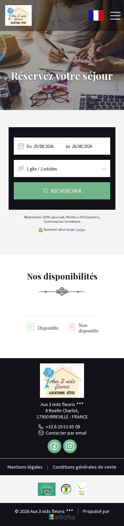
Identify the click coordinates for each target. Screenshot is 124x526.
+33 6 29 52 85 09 (63, 427)
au (67, 146)
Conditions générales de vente (84, 467)
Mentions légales (25, 467)
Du (29, 146)
